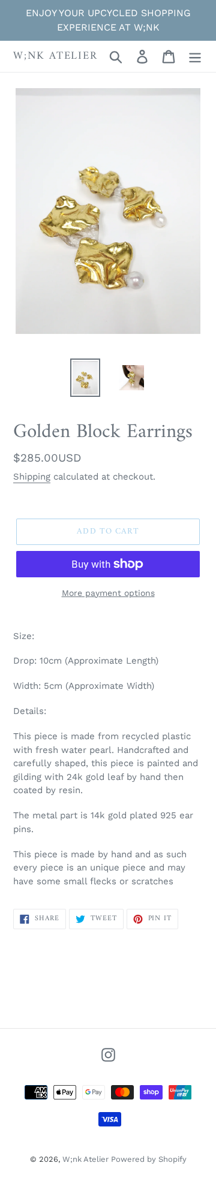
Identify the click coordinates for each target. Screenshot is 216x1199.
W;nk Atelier (55, 56)
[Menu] (195, 56)
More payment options (108, 593)
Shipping (31, 476)
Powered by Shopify (149, 1159)
